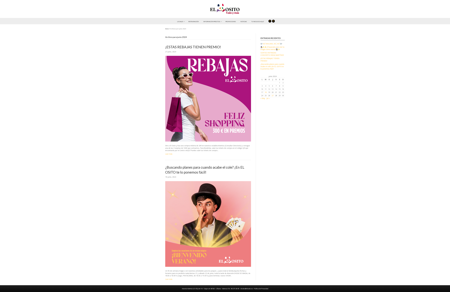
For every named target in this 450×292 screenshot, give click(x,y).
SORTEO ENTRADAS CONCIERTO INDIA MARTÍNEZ (272, 54)
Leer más (168, 154)
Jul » (268, 98)
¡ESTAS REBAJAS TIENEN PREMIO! (193, 47)
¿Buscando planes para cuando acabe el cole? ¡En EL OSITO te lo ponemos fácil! (272, 66)
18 (266, 92)
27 (273, 95)
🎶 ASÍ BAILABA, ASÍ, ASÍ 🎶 (271, 44)
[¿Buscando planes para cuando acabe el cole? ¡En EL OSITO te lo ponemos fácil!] (208, 224)
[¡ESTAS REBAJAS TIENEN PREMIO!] (208, 98)
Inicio (167, 29)
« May (263, 98)
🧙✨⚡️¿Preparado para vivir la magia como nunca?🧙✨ (272, 48)
